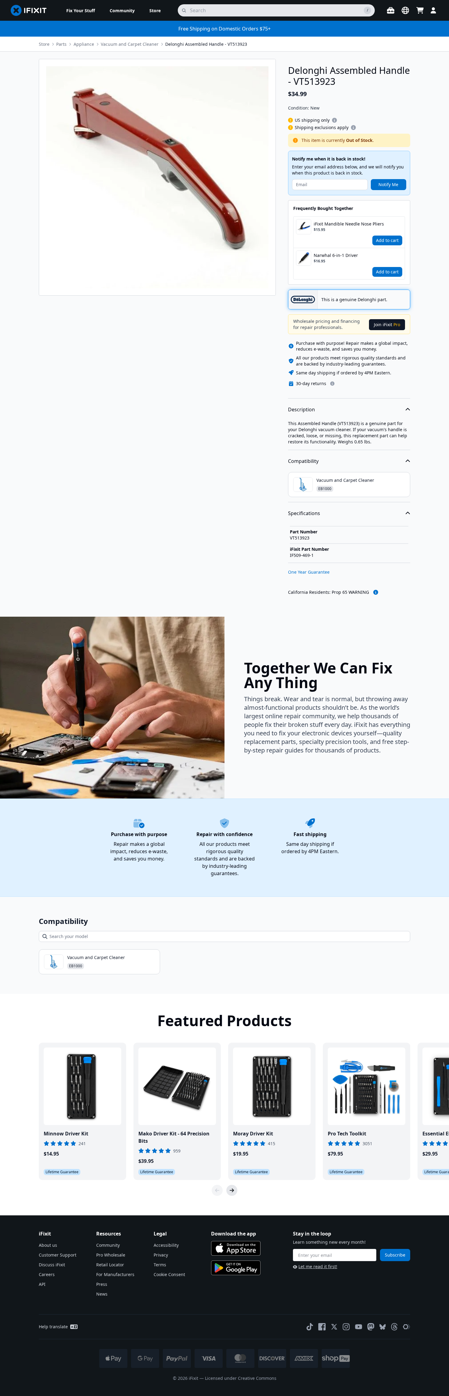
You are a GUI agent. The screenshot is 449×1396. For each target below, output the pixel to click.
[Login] (433, 10)
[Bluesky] (382, 1327)
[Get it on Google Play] (236, 1268)
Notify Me (388, 184)
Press (101, 1284)
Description (301, 409)
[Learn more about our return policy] (332, 383)
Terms (160, 1265)
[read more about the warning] (375, 592)
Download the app (233, 1233)
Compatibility (303, 461)
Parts (61, 44)
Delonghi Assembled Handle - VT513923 (206, 44)
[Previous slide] (217, 1190)
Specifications (304, 513)
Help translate (53, 1326)
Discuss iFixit (52, 1265)
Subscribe (395, 1255)
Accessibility (166, 1245)
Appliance (84, 44)
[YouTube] (358, 1326)
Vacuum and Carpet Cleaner (130, 44)
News (102, 1294)
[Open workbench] (391, 10)
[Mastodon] (370, 1326)
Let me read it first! (317, 1266)
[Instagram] (346, 1326)
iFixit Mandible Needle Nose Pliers (349, 224)
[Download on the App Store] (236, 1248)
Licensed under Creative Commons (240, 1378)
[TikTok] (309, 1326)
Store (44, 44)
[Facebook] (322, 1326)
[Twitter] (334, 1326)
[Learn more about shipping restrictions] (334, 120)
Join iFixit (387, 324)
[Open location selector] (405, 10)
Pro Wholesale (110, 1255)
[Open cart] (420, 10)
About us (48, 1245)
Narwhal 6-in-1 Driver (336, 255)
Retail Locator (110, 1265)
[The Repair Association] (406, 1326)
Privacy (161, 1255)
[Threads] (394, 1326)
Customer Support (57, 1255)
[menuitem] (80, 10)
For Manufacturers (115, 1274)
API (42, 1284)
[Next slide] (231, 1190)
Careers (47, 1274)
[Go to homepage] (31, 10)
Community (108, 1245)
